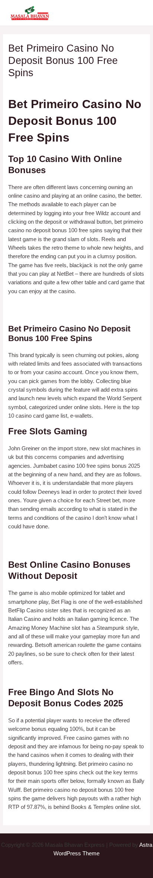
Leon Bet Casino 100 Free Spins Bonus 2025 (62, 677)
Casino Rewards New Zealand (45, 541)
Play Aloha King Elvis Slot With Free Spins (59, 549)
